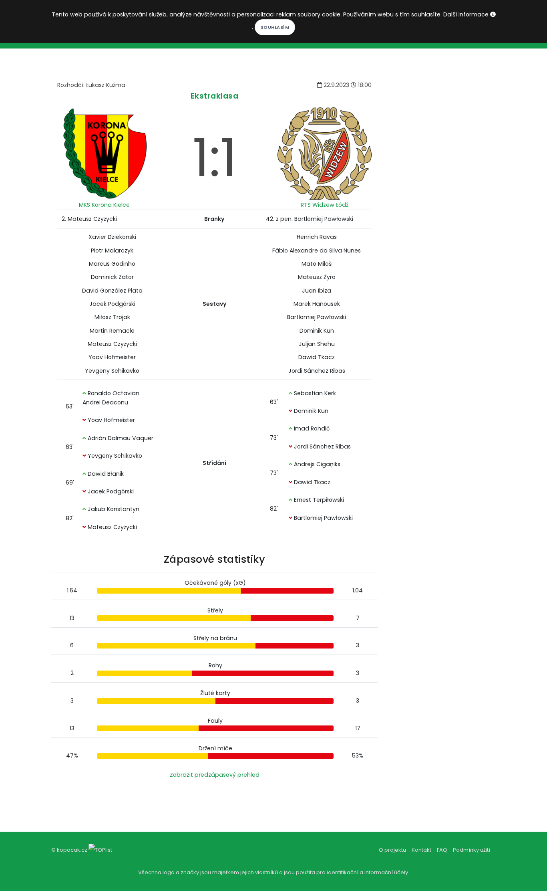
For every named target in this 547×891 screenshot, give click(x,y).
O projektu (392, 850)
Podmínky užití (471, 850)
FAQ (442, 850)
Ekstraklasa (215, 96)
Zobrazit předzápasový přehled (214, 775)
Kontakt (421, 850)
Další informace (466, 14)
